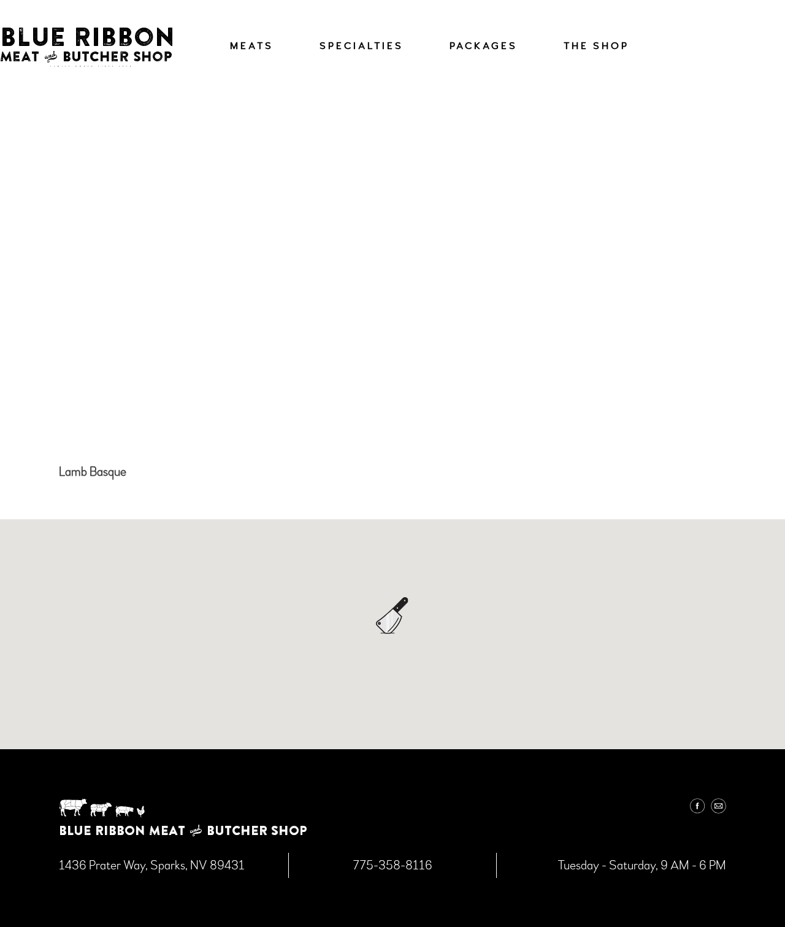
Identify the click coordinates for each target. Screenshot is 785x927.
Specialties (362, 46)
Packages (484, 46)
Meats (252, 46)
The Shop (596, 46)
